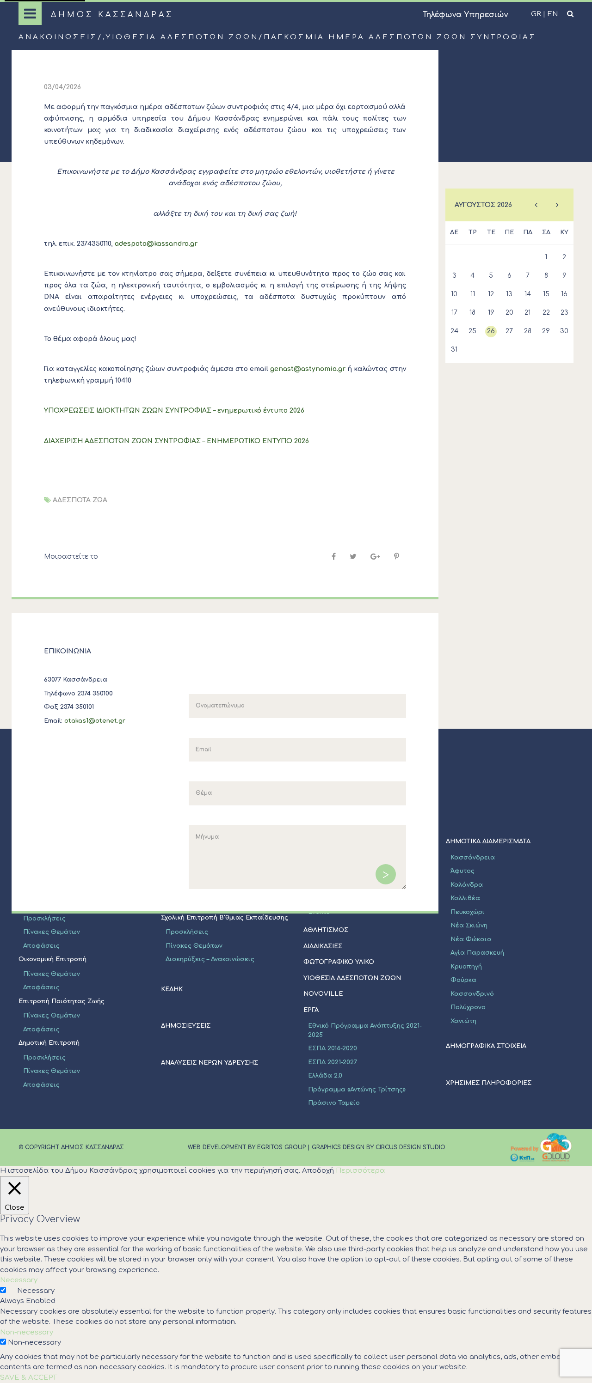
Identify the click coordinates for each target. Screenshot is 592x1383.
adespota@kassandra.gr (156, 243)
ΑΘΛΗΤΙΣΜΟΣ (325, 930)
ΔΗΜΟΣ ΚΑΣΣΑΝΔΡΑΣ (112, 15)
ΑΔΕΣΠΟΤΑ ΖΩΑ (80, 500)
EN (552, 14)
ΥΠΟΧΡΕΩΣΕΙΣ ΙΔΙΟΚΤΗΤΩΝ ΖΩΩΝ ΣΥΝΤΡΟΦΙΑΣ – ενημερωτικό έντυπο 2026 (174, 410)
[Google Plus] (375, 557)
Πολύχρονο (468, 1007)
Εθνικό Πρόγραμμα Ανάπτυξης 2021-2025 (365, 1030)
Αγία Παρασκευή (477, 953)
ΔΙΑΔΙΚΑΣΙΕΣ (322, 946)
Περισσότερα (360, 1171)
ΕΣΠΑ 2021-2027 (332, 1062)
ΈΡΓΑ (311, 1010)
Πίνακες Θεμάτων (51, 932)
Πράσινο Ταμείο (334, 1103)
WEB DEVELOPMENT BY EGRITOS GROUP (247, 1147)
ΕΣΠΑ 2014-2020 (332, 1048)
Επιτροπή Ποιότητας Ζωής (61, 1001)
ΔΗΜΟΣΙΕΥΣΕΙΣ (185, 1026)
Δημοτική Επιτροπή (49, 1043)
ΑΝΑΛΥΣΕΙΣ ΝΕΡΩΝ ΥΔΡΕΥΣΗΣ (209, 1063)
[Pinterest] (396, 557)
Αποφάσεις (41, 946)
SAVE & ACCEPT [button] (28, 1378)
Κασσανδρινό (472, 994)
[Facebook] (334, 557)
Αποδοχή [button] (318, 1171)
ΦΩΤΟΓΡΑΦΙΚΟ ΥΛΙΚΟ (338, 962)
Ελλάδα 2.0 (325, 1075)
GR (536, 14)
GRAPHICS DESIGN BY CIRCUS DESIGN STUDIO (378, 1147)
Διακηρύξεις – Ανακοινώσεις (210, 959)
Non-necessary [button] (26, 1332)
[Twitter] (353, 557)
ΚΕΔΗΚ (172, 989)
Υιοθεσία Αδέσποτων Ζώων (182, 37)
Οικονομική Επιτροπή (52, 959)
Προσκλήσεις (44, 918)
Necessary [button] (18, 1280)
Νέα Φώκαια (471, 939)
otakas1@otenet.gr (94, 721)
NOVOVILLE (323, 994)
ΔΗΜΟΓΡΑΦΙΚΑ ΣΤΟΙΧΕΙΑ (486, 1046)
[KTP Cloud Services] (541, 1147)
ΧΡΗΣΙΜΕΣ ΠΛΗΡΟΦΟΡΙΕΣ (488, 1083)
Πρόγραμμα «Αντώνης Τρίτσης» (357, 1089)
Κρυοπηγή (466, 966)
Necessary (36, 1291)
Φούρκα (463, 980)
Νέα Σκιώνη (468, 925)
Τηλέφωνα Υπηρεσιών (465, 15)
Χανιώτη (463, 1021)
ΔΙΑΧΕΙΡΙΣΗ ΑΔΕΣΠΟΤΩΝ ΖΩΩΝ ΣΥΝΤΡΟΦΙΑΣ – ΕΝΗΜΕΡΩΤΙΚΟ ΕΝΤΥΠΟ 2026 (176, 441)
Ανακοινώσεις (58, 37)
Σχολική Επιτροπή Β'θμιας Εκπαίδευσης (224, 917)
